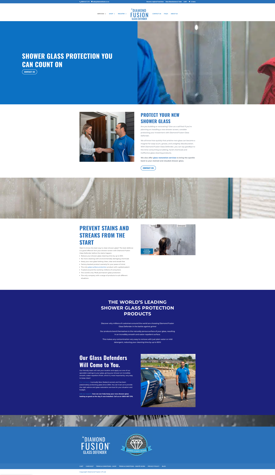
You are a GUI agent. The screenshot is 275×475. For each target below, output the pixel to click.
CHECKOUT (89, 466)
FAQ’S (166, 13)
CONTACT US (156, 13)
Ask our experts (85, 394)
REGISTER (121, 13)
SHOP (111, 13)
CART (185, 1)
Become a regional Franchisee (155, 1)
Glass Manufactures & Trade (174, 1)
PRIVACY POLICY (153, 466)
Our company (84, 382)
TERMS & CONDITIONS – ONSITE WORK (132, 466)
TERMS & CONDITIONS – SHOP (106, 466)
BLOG (164, 466)
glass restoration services (164, 158)
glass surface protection (97, 267)
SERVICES (100, 13)
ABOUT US (174, 13)
